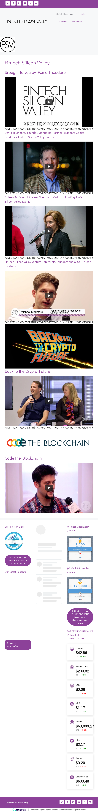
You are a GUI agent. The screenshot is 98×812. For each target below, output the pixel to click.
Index (83, 14)
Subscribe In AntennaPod (13, 644)
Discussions (77, 21)
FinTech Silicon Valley (64, 14)
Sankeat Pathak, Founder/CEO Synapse (16, 623)
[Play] (49, 102)
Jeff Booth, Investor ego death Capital (17, 611)
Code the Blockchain (23, 458)
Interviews (63, 21)
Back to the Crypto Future (27, 371)
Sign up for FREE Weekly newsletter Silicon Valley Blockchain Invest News (80, 617)
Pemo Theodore (52, 72)
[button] (70, 28)
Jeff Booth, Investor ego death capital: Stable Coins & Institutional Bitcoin (17, 596)
